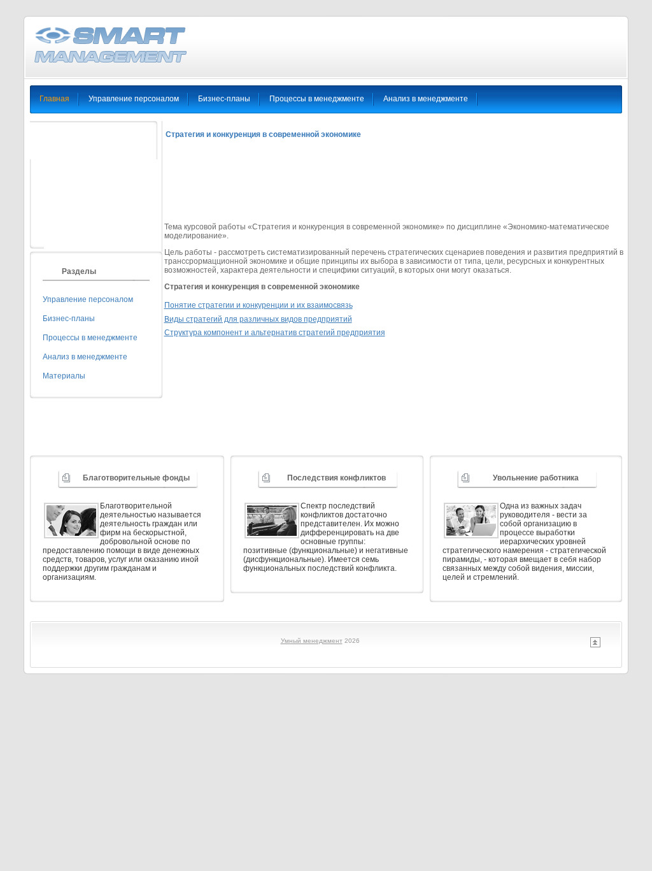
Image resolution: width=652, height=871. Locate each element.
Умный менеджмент (312, 640)
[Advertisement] (396, 186)
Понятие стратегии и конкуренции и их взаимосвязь (258, 305)
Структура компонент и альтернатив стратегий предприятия (274, 332)
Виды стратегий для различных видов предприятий (258, 319)
